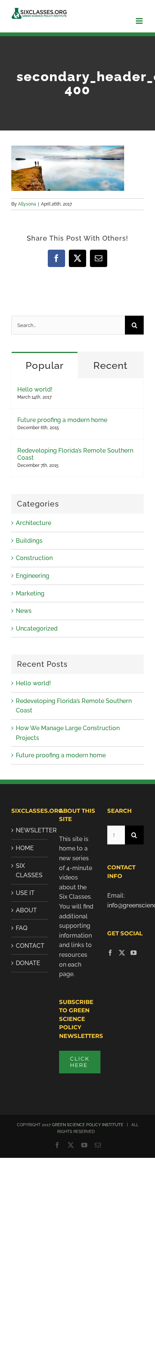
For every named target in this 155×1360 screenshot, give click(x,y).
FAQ (21, 928)
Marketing (30, 593)
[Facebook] (110, 953)
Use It (25, 892)
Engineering (32, 575)
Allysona (27, 204)
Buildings (29, 540)
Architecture (33, 523)
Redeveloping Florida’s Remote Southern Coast (75, 454)
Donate (28, 963)
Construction (34, 558)
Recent (110, 365)
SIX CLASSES (29, 870)
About (26, 910)
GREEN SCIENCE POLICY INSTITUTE (87, 1124)
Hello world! (34, 389)
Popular (45, 365)
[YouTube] (134, 953)
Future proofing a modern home (62, 420)
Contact (30, 945)
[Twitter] (122, 953)
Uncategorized (37, 628)
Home (25, 848)
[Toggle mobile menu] (140, 21)
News (24, 610)
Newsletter (30, 830)
